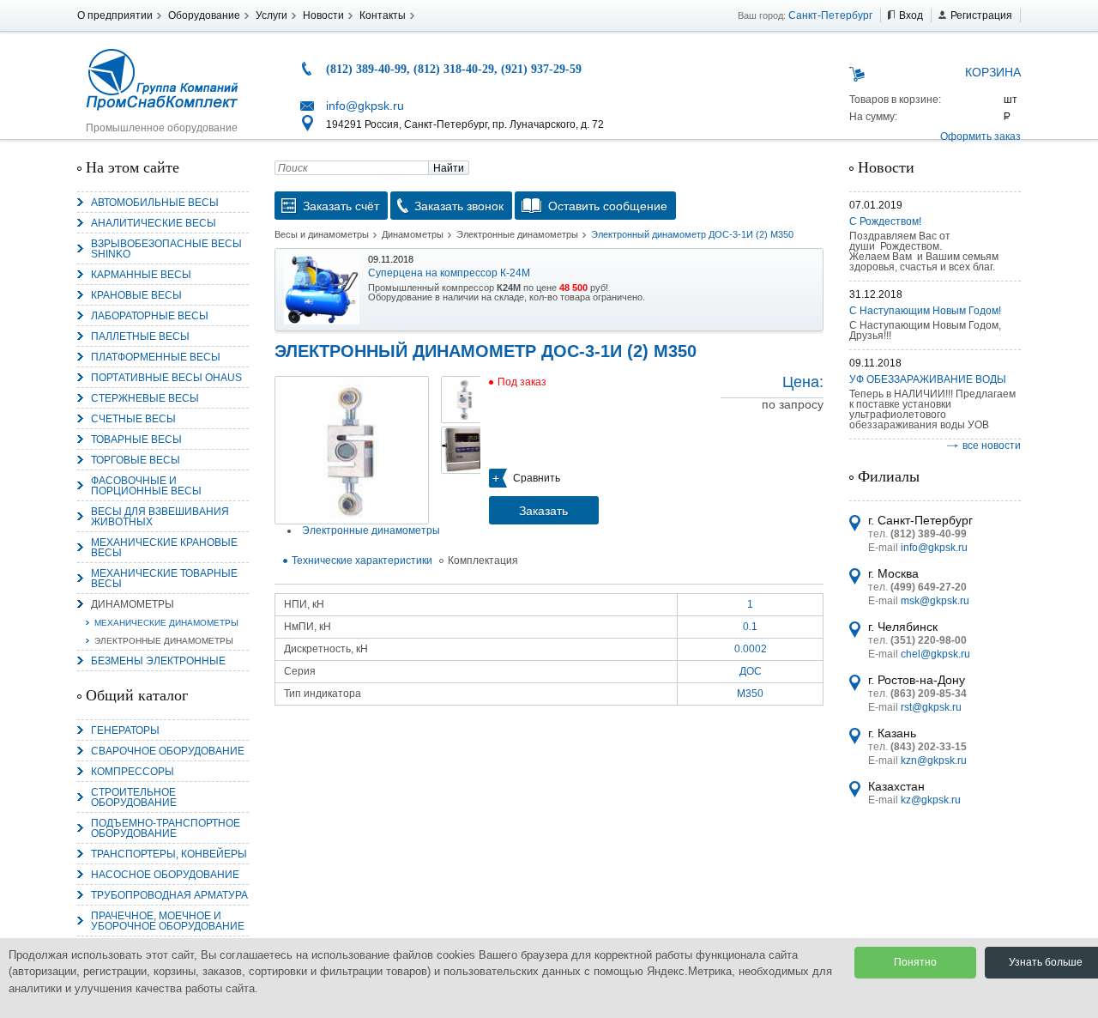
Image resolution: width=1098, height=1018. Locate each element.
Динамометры (132, 604)
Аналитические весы (153, 223)
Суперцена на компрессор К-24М (449, 273)
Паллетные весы (140, 336)
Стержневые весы (145, 398)
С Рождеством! (885, 221)
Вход (911, 15)
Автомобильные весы (155, 203)
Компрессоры (132, 772)
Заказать (543, 511)
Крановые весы (136, 295)
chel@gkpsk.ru (935, 654)
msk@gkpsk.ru (935, 601)
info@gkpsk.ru (365, 105)
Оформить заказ (980, 136)
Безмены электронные (158, 661)
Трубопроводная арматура (169, 895)
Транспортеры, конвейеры (169, 854)
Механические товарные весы (164, 578)
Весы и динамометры (321, 234)
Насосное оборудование (165, 875)
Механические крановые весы (164, 547)
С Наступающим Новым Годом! (925, 311)
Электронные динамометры (163, 640)
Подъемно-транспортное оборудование (165, 828)
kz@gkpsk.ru (931, 800)
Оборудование (204, 15)
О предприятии (115, 15)
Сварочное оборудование (167, 751)
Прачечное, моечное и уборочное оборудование (167, 921)
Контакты (382, 15)
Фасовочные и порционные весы (146, 486)
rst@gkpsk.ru (931, 707)
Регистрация (981, 15)
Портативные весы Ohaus (166, 378)
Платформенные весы (155, 357)
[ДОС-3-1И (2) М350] (351, 450)
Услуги (271, 15)
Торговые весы (135, 460)
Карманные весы (141, 275)
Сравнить (536, 478)
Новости (323, 15)
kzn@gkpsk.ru (934, 760)
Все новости (991, 445)
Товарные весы (136, 439)
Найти (448, 168)
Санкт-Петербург (830, 15)
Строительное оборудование (134, 797)
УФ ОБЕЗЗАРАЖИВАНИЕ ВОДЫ (927, 379)
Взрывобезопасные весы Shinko (166, 249)
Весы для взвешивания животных (160, 517)
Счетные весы (133, 419)
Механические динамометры (166, 622)
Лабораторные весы (149, 316)
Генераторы (125, 730)
